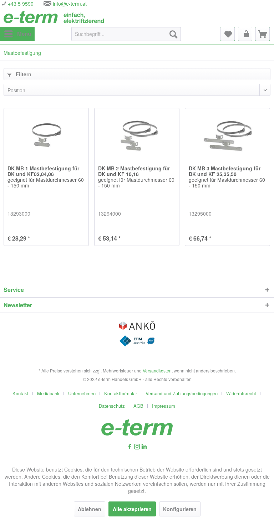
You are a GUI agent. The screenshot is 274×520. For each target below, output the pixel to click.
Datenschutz (112, 405)
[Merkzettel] (227, 34)
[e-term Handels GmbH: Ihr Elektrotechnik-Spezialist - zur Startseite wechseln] (54, 17)
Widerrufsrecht (241, 393)
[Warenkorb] (262, 34)
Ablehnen (89, 509)
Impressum (163, 405)
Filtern (22, 74)
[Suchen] (173, 34)
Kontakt (20, 393)
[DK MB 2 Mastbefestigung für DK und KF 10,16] (137, 133)
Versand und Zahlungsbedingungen (182, 393)
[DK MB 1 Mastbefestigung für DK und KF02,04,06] (46, 133)
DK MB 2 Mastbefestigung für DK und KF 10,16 (136, 177)
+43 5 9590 (20, 3)
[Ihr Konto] (245, 34)
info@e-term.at (70, 3)
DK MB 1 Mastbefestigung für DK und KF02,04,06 (45, 177)
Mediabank (48, 393)
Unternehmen (82, 393)
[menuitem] (17, 34)
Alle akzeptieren (132, 509)
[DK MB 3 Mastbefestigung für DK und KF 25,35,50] (227, 133)
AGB (138, 405)
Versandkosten (157, 370)
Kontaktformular (120, 393)
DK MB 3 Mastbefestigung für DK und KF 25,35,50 (227, 177)
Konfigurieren (180, 509)
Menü (24, 33)
